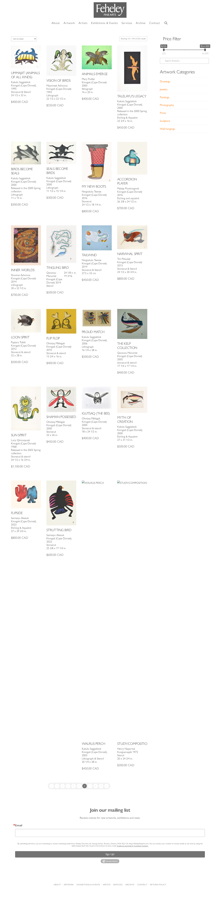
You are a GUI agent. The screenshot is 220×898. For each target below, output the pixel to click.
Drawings (165, 81)
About (57, 885)
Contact (142, 885)
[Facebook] (88, 875)
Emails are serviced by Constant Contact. (132, 846)
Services (118, 885)
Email (18, 825)
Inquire (26, 56)
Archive (129, 885)
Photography (167, 105)
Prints (163, 113)
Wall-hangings (167, 128)
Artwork (69, 885)
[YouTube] (117, 875)
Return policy (158, 885)
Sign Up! (110, 854)
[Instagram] (131, 875)
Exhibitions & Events (88, 885)
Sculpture (165, 121)
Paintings (164, 97)
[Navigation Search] (166, 23)
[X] (103, 875)
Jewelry (164, 89)
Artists (107, 885)
